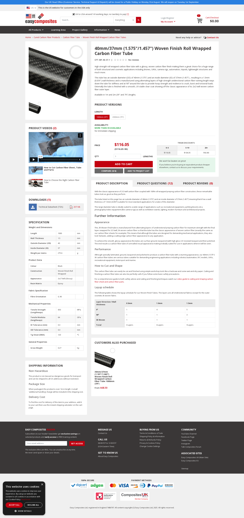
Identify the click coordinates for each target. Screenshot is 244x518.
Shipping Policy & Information (152, 436)
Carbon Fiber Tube (71, 37)
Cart (207, 17)
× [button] (42, 484)
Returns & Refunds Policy (150, 440)
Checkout (214, 17)
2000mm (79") (118, 117)
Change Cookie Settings (150, 446)
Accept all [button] (14, 505)
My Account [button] (167, 21)
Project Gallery (80, 29)
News (117, 29)
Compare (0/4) (108, 171)
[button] (199, 18)
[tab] (112, 183)
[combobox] (87, 20)
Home (28, 37)
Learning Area (58, 29)
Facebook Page (187, 437)
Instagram (185, 443)
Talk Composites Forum (191, 447)
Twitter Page (186, 440)
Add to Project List (138, 171)
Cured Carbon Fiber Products (47, 37)
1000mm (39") (102, 117)
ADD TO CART (123, 164)
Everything (120, 20)
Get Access (77, 443)
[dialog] (24, 498)
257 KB (77, 207)
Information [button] (100, 29)
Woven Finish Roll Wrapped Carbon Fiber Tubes (104, 37)
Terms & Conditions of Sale (151, 433)
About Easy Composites (108, 456)
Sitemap (184, 468)
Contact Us (213, 37)
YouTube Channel (189, 433)
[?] (128, 14)
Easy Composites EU (190, 460)
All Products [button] (35, 29)
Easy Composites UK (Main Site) (194, 457)
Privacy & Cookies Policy (150, 443)
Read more (26, 499)
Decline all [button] (33, 505)
